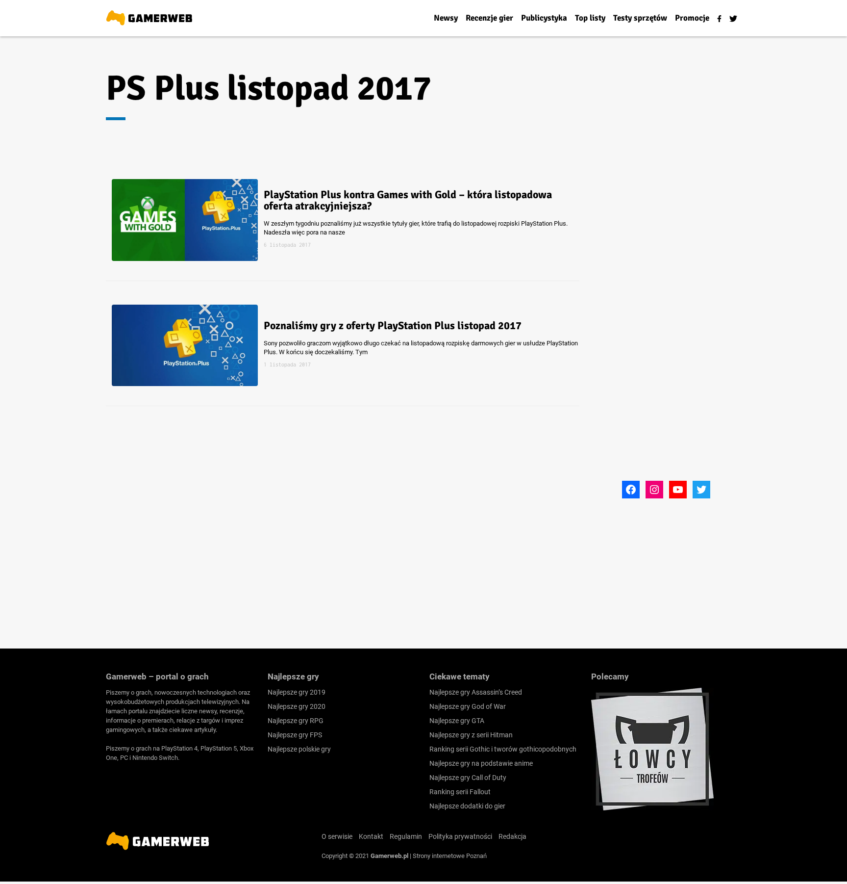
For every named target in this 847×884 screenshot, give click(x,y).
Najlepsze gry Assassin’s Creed (475, 692)
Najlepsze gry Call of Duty (467, 777)
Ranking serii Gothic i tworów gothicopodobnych (502, 749)
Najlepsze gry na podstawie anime (481, 763)
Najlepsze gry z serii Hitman (471, 735)
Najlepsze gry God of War (467, 706)
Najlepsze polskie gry (299, 749)
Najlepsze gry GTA (456, 721)
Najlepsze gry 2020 (296, 706)
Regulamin (406, 836)
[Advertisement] (666, 330)
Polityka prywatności (460, 836)
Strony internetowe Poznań (450, 855)
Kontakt (371, 836)
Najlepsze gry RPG (296, 721)
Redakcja (512, 836)
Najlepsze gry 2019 (296, 692)
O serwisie (337, 836)
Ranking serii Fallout (460, 792)
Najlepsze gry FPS (295, 735)
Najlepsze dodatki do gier (467, 806)
